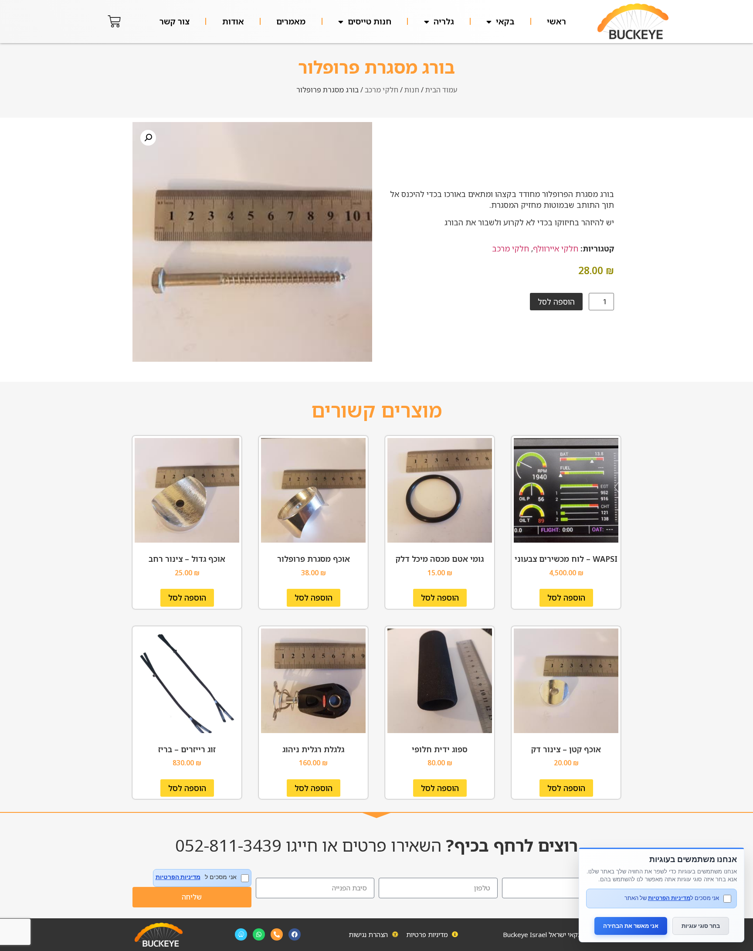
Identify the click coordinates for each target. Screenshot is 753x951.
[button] (148, 138)
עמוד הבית (441, 90)
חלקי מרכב (381, 90)
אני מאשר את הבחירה (630, 925)
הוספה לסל (556, 301)
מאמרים (290, 21)
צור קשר (174, 21)
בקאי (505, 21)
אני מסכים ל (196, 877)
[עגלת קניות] (114, 21)
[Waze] (241, 934)
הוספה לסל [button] (566, 597)
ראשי (556, 21)
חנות (411, 90)
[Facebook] (294, 934)
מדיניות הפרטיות (178, 877)
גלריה (444, 21)
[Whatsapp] (259, 934)
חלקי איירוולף (555, 248)
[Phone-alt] (277, 934)
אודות (233, 21)
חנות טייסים (369, 21)
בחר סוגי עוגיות (701, 925)
